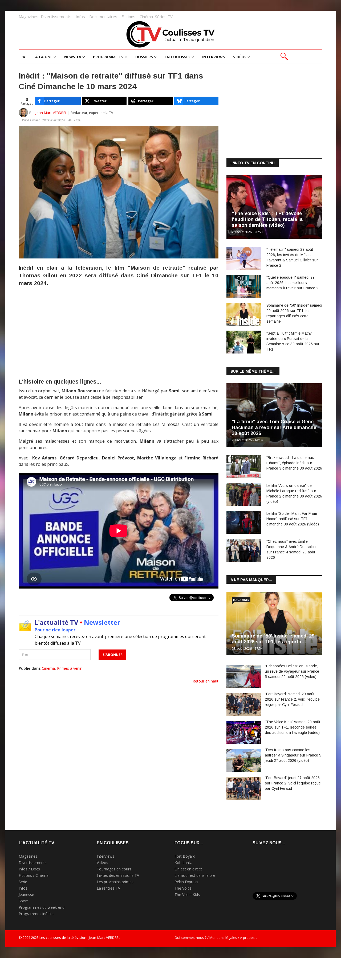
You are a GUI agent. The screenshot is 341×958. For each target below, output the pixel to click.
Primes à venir (69, 668)
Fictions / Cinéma (33, 875)
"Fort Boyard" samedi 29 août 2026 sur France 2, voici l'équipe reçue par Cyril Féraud (292, 699)
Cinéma (146, 16)
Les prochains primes (115, 881)
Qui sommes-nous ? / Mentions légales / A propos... (215, 937)
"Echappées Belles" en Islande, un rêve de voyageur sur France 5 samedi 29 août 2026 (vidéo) (292, 671)
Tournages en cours (114, 868)
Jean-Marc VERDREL (51, 112)
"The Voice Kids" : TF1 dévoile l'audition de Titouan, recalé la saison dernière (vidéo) (267, 219)
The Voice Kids (187, 894)
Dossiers (144, 56)
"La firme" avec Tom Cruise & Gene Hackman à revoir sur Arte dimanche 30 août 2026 (274, 427)
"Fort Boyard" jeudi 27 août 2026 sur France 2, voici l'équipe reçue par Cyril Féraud (293, 783)
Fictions (128, 16)
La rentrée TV (108, 888)
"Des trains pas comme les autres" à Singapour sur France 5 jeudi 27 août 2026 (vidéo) (293, 755)
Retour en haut (205, 681)
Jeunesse (26, 894)
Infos (80, 16)
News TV (72, 56)
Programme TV (108, 56)
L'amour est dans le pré (194, 875)
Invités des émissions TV (118, 875)
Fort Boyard (184, 856)
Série (23, 881)
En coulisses (177, 56)
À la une (43, 56)
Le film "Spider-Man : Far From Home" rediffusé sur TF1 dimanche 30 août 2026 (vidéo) (292, 518)
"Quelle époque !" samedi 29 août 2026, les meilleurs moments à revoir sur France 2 (292, 282)
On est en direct (188, 868)
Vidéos (239, 56)
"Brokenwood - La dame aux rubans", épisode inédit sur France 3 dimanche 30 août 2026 (294, 462)
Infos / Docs (29, 868)
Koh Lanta (183, 862)
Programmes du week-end (41, 907)
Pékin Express (186, 881)
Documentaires (103, 16)
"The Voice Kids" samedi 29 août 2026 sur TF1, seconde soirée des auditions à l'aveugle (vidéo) (292, 727)
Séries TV (164, 16)
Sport (23, 900)
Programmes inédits (36, 913)
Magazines (28, 16)
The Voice (183, 888)
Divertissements (56, 16)
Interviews (213, 56)
